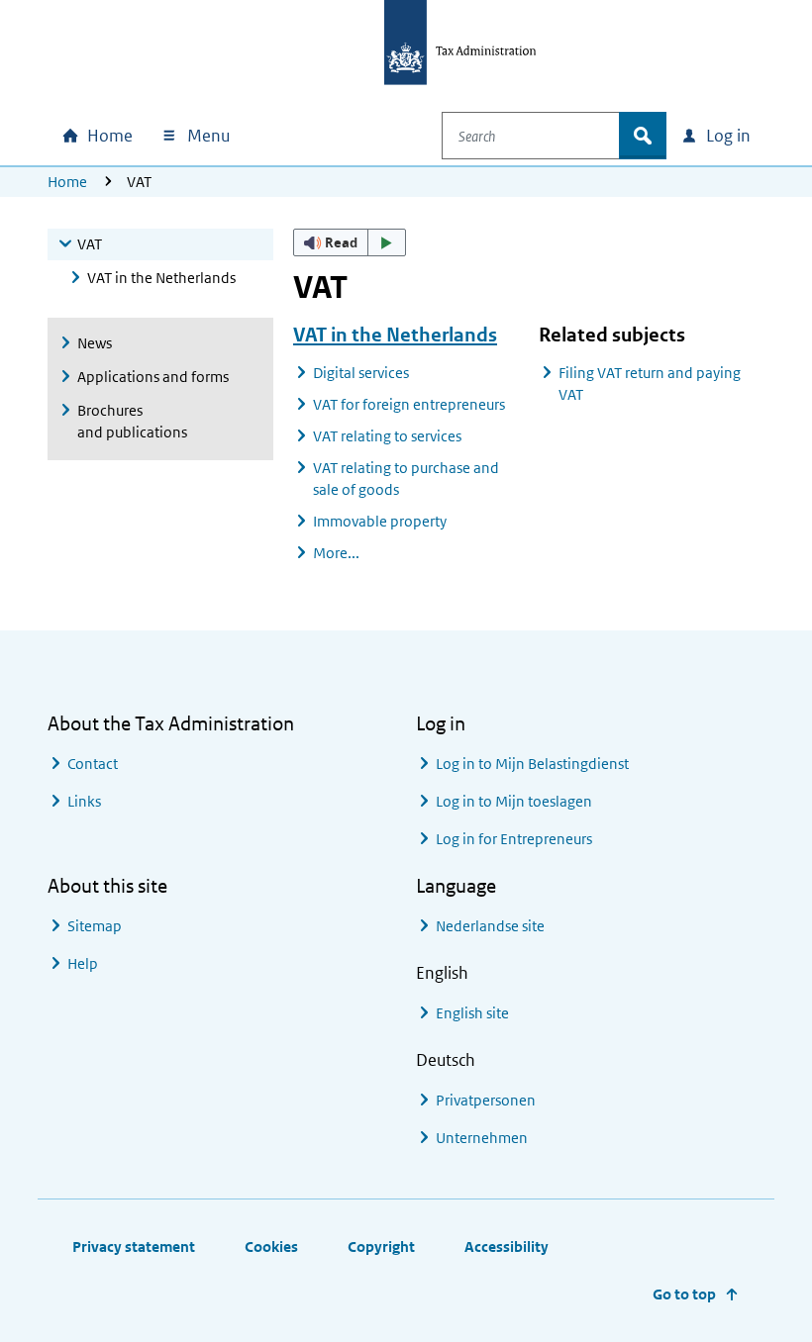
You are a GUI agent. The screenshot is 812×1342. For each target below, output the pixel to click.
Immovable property (380, 521)
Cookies (271, 1246)
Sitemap (94, 925)
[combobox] (531, 135)
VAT (89, 244)
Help (82, 963)
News (94, 343)
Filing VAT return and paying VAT (649, 383)
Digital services (361, 372)
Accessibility (506, 1246)
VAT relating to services (387, 436)
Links (84, 801)
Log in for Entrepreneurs (514, 838)
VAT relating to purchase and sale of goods (406, 478)
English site (472, 1013)
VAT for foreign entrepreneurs (409, 404)
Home (67, 181)
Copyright (381, 1246)
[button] (349, 242)
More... (336, 552)
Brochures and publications (132, 421)
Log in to (532, 763)
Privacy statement (133, 1246)
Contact (92, 763)
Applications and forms (153, 376)
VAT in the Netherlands (161, 277)
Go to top (684, 1294)
